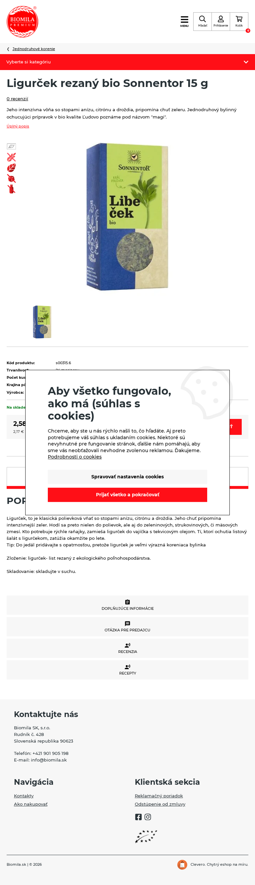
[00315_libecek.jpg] (127, 216)
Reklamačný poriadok (159, 795)
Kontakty (24, 795)
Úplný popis (18, 126)
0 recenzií (17, 98)
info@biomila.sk (49, 760)
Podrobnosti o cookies (75, 457)
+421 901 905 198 (50, 753)
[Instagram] (147, 818)
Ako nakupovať (30, 804)
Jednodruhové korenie (34, 48)
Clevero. (198, 864)
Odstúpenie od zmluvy (160, 804)
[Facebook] (138, 818)
